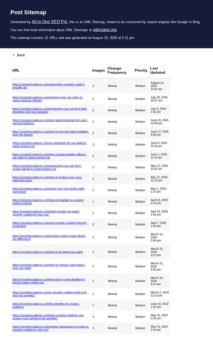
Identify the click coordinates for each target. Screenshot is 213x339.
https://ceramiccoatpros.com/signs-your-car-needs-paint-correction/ (48, 190)
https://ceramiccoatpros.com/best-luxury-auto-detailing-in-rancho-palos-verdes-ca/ (48, 281)
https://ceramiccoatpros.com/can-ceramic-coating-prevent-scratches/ (49, 224)
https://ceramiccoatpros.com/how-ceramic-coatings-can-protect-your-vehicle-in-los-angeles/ (48, 317)
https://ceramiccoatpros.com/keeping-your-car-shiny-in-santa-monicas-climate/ (47, 99)
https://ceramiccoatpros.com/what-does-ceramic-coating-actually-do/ (48, 86)
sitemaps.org (105, 29)
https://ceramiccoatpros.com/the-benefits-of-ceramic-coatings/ (46, 305)
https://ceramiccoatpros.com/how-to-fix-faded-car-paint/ (47, 251)
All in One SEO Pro (49, 21)
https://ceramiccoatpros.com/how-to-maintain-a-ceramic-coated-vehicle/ (48, 201)
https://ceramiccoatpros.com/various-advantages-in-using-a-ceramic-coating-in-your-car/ (50, 328)
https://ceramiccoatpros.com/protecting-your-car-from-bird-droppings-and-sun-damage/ (49, 110)
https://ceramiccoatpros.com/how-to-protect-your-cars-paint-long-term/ (47, 179)
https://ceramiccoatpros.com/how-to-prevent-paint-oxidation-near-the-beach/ (50, 133)
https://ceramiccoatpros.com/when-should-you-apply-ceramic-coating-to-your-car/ (46, 213)
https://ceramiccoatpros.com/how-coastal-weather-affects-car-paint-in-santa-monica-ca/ (49, 156)
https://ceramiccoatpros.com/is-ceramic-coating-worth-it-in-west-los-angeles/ (49, 294)
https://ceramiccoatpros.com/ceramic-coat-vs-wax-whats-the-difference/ (49, 237)
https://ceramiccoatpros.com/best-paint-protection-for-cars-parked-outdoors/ (50, 122)
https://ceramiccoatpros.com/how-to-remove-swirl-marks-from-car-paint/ (48, 266)
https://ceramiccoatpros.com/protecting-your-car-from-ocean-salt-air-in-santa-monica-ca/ (47, 167)
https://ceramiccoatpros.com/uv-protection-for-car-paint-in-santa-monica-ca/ (49, 144)
